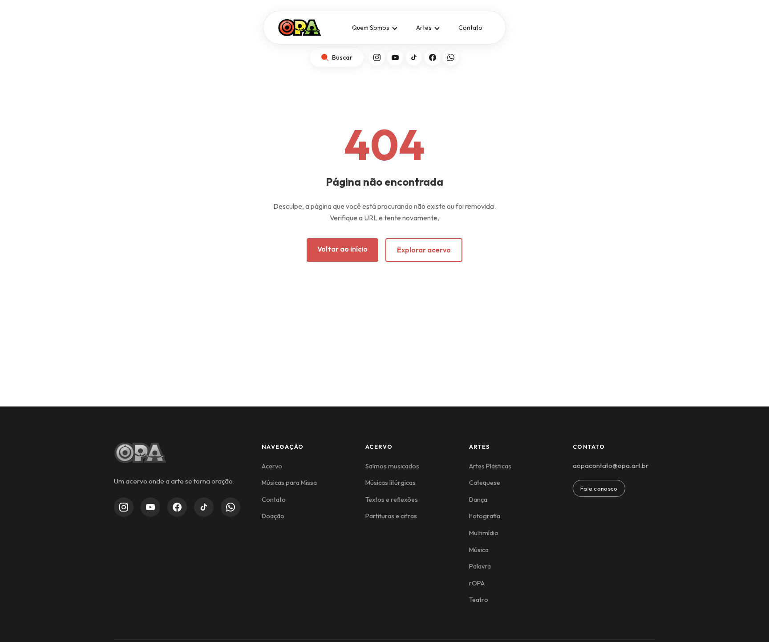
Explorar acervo (424, 249)
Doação (273, 516)
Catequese (484, 483)
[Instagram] (377, 57)
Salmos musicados (392, 466)
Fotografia (484, 516)
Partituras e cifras (391, 516)
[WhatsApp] (451, 57)
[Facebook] (433, 57)
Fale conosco (599, 488)
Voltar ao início (342, 248)
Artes (424, 28)
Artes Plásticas (490, 466)
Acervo (272, 466)
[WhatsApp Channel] (230, 507)
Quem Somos (370, 28)
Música (479, 550)
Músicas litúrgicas (390, 483)
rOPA (477, 583)
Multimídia (483, 533)
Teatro (478, 600)
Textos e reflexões (391, 500)
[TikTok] (414, 57)
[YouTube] (395, 57)
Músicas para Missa (289, 483)
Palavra (480, 566)
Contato (470, 28)
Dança (478, 500)
